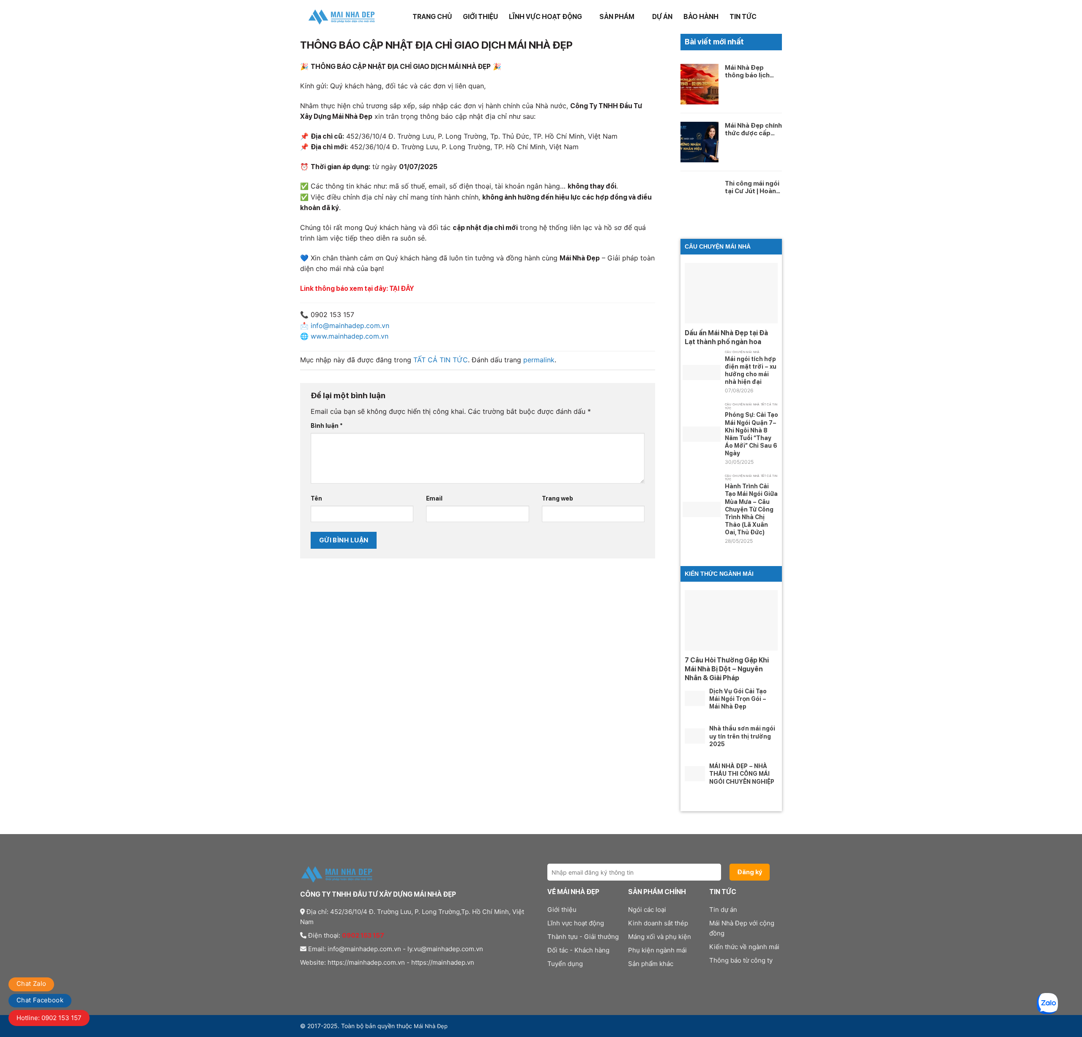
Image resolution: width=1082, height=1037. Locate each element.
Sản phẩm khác (650, 964)
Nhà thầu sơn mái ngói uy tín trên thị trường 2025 (742, 736)
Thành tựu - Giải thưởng (583, 937)
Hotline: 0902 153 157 (49, 1018)
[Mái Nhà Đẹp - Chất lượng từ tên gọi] (342, 17)
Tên (316, 498)
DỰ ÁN (662, 17)
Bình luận (327, 425)
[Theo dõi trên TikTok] (325, 979)
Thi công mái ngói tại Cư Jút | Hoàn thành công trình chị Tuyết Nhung (752, 187)
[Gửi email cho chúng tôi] (336, 979)
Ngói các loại (647, 910)
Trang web (557, 498)
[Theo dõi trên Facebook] (305, 979)
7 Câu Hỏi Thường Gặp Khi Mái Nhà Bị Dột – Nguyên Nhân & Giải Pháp (727, 669)
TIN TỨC (743, 17)
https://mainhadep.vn (442, 962)
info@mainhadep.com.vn (364, 949)
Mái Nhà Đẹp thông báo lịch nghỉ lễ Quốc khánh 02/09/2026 (747, 71)
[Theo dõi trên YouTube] (356, 979)
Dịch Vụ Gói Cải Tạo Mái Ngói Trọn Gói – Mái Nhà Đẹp (738, 699)
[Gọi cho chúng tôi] (346, 979)
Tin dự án (723, 910)
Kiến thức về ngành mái (744, 947)
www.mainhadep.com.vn (349, 336)
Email (434, 498)
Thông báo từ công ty (741, 960)
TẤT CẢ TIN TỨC (440, 360)
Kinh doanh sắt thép (658, 923)
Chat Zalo (31, 984)
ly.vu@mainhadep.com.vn (445, 949)
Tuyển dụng (565, 964)
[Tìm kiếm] (778, 17)
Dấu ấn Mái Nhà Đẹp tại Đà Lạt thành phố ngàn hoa (726, 337)
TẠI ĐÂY (401, 289)
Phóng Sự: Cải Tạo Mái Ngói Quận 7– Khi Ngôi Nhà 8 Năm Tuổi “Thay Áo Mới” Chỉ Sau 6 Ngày (751, 434)
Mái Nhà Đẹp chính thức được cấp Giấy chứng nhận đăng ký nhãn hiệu (753, 129)
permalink (539, 360)
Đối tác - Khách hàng (578, 950)
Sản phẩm (616, 17)
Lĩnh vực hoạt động (545, 17)
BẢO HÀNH (701, 17)
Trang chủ (432, 17)
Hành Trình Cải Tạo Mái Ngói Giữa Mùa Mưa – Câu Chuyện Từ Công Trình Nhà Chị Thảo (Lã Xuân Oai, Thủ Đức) (751, 509)
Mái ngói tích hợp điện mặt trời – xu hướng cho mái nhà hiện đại (750, 371)
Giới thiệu (480, 17)
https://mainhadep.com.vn (366, 962)
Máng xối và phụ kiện (659, 937)
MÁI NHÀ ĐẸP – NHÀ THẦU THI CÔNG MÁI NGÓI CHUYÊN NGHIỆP (741, 774)
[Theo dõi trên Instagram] (315, 979)
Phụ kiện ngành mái (657, 950)
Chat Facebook (39, 1000)
